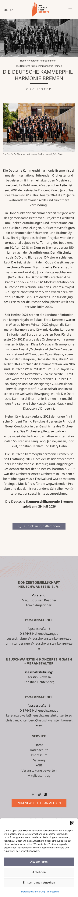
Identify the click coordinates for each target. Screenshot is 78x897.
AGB (39, 765)
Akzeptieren (39, 862)
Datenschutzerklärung (33, 891)
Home (23, 61)
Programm (33, 61)
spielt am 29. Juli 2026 (39, 506)
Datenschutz (39, 750)
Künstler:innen (48, 61)
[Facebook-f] (33, 794)
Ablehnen (39, 872)
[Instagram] (39, 794)
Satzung (39, 760)
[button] (72, 823)
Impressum (53, 891)
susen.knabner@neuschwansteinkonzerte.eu (39, 638)
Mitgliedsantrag (39, 775)
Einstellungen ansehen (39, 882)
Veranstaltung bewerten (39, 770)
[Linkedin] (45, 794)
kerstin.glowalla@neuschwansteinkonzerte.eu (39, 715)
